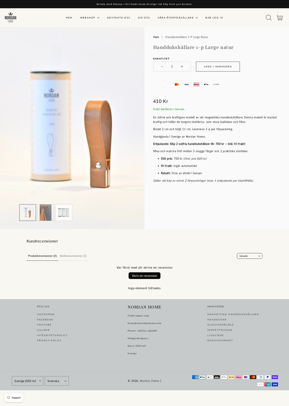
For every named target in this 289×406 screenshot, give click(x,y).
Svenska (53, 381)
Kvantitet (161, 58)
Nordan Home (149, 380)
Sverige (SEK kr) (25, 381)
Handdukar (217, 319)
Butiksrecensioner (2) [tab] (73, 255)
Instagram (46, 314)
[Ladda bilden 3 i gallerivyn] (63, 212)
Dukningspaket (220, 340)
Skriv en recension (144, 275)
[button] (268, 17)
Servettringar (219, 329)
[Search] (268, 18)
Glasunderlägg (220, 324)
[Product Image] (72, 128)
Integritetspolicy (52, 335)
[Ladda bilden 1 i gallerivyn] (27, 212)
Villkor (43, 329)
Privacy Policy (49, 340)
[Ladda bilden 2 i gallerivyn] (45, 212)
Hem (156, 37)
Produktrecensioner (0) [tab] (42, 255)
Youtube (44, 324)
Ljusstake (215, 335)
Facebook (45, 319)
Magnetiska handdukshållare (233, 314)
